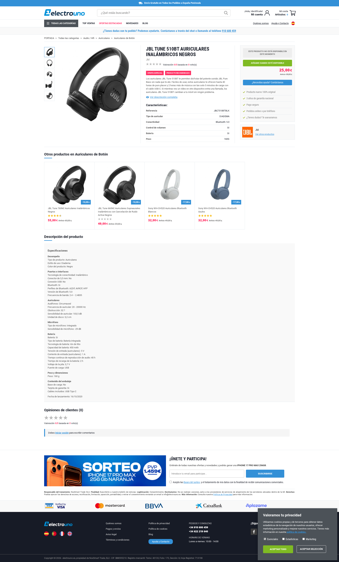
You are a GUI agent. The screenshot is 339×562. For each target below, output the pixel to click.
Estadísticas (291, 539)
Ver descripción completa (163, 97)
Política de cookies (157, 529)
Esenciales (272, 539)
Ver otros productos (264, 134)
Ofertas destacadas (110, 23)
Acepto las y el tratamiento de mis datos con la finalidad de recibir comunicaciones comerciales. (228, 482)
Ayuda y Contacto (280, 23)
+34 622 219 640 (198, 531)
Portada (49, 38)
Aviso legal (111, 534)
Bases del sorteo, (192, 482)
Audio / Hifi (88, 38)
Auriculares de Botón (124, 38)
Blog (145, 23)
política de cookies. (296, 532)
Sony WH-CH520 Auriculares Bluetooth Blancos (167, 210)
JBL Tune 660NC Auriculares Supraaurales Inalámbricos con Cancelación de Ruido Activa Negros (119, 211)
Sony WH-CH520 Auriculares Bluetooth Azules (217, 210)
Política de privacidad (159, 523)
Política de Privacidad (222, 494)
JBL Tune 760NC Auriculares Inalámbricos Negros (69, 210)
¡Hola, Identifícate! (254, 11)
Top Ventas (88, 23)
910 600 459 (229, 31)
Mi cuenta (257, 14)
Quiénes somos (261, 23)
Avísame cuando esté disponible (267, 63)
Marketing (310, 539)
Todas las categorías (63, 23)
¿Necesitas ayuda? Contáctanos (267, 82)
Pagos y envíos (113, 529)
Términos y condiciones (117, 539)
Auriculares (104, 38)
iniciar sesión (62, 432)
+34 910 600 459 (198, 527)
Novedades (132, 23)
